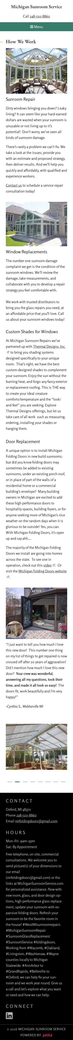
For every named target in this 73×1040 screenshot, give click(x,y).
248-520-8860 (40, 16)
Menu (38, 27)
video (47, 565)
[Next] (61, 747)
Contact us (14, 185)
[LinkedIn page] (9, 1016)
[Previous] (12, 747)
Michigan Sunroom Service (36, 6)
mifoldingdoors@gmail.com (36, 821)
